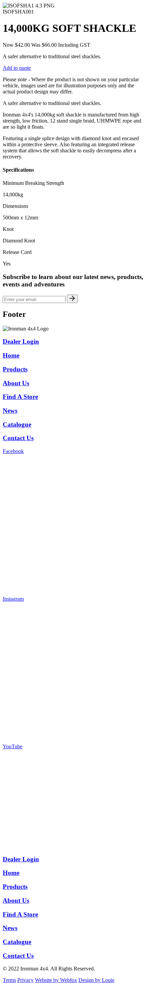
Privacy (25, 980)
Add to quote (17, 68)
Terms (9, 980)
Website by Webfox (56, 980)
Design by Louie (96, 980)
